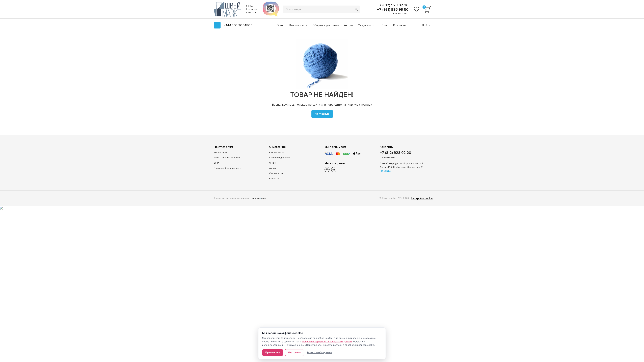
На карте (385, 171)
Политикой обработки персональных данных (327, 341)
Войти (426, 25)
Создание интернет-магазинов (231, 198)
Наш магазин (400, 13)
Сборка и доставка (325, 25)
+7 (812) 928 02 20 (392, 5)
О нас (280, 25)
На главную (322, 113)
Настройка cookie (422, 198)
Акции (348, 25)
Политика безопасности (227, 168)
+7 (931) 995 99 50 (392, 10)
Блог (385, 25)
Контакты (399, 25)
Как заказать (298, 25)
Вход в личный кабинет (227, 157)
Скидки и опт (367, 25)
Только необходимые (319, 352)
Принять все (272, 352)
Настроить (294, 352)
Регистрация (221, 152)
